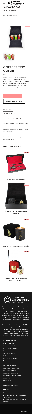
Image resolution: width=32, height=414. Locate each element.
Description (7, 109)
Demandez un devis (12, 96)
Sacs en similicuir (8, 380)
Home (5, 10)
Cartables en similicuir (9, 353)
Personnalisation (10, 113)
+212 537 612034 (14, 101)
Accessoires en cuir (8, 343)
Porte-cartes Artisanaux (9, 370)
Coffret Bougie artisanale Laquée (16, 246)
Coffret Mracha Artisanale (16, 179)
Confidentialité (23, 411)
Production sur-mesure (12, 118)
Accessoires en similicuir (10, 346)
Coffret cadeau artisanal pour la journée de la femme (16, 83)
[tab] (16, 109)
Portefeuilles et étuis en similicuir (12, 375)
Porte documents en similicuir (11, 368)
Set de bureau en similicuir (10, 385)
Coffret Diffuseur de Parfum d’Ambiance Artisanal (16, 279)
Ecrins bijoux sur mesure (10, 358)
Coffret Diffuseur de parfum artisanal (16, 213)
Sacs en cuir (6, 378)
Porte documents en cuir (10, 361)
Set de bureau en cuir (9, 383)
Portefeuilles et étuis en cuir (11, 373)
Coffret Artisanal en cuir (12, 13)
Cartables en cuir (7, 351)
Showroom (13, 10)
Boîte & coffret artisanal (10, 348)
